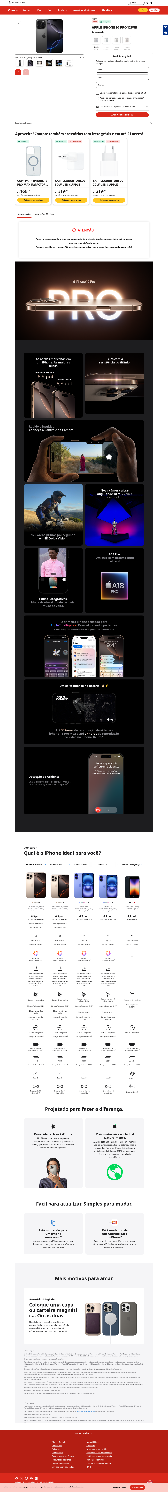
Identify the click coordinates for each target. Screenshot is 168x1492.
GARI (88, 1467)
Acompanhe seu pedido (96, 1449)
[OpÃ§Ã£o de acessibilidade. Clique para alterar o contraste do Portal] (151, 3)
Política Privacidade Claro (25, 1482)
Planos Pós (57, 1446)
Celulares (56, 1449)
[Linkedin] (36, 1477)
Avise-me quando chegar (122, 115)
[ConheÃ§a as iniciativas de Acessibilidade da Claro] (147, 3)
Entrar (156, 10)
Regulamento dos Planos (63, 1456)
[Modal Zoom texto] (156, 3)
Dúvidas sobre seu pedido (63, 1467)
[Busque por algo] (130, 3)
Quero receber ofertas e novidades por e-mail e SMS (123, 93)
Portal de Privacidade (45, 1482)
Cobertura (90, 1446)
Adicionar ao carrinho (33, 200)
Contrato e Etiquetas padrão (98, 1463)
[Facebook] (16, 1477)
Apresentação (24, 214)
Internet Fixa (57, 1453)
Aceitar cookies (137, 1487)
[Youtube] (31, 1477)
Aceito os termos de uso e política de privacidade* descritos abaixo (122, 99)
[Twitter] (21, 1477)
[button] (26, 72)
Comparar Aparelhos (95, 1460)
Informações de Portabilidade (99, 1453)
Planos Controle (59, 1442)
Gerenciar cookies (119, 1487)
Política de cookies (77, 1487)
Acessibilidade (92, 1442)
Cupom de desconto (60, 1463)
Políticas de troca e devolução (99, 1456)
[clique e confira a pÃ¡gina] (14, 10)
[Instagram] (26, 1477)
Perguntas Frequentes (61, 1460)
